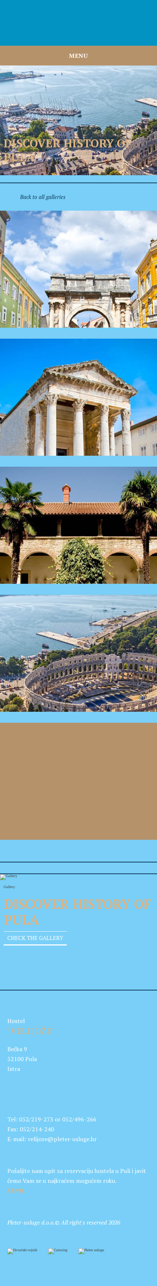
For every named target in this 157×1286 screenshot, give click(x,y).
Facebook (13, 1087)
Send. (16, 1191)
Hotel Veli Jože (78, 22)
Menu (78, 56)
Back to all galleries (42, 197)
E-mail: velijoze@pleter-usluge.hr (52, 1139)
